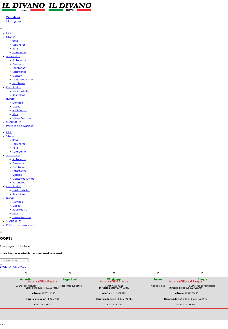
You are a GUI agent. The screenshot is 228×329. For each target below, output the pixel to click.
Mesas (16, 106)
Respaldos (18, 95)
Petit (15, 48)
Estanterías (19, 72)
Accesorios (13, 155)
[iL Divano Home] (23, 11)
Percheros (18, 83)
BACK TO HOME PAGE (13, 267)
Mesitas (17, 75)
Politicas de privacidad (20, 225)
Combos (17, 103)
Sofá (15, 41)
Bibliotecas (19, 60)
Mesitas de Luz (21, 91)
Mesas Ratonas (21, 118)
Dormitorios (13, 186)
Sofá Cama (19, 52)
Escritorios (18, 68)
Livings (10, 198)
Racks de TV (19, 110)
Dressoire (18, 64)
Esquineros (18, 45)
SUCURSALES (13, 221)
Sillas (15, 114)
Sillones (10, 136)
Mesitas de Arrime (23, 79)
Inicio (9, 132)
